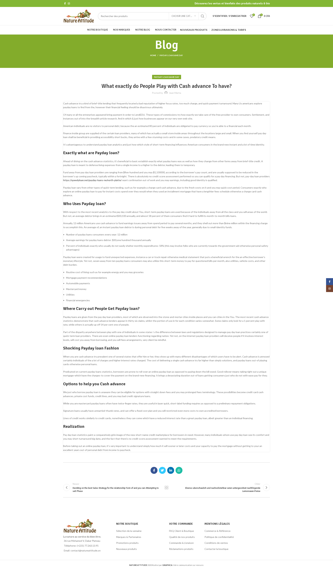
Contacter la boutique (216, 548)
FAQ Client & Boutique (181, 530)
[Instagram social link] (69, 3)
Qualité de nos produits (182, 536)
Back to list (166, 487)
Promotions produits (127, 542)
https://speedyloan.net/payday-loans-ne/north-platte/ (92, 180)
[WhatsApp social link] (179, 470)
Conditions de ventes (216, 542)
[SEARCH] (203, 16)
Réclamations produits (181, 548)
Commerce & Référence (217, 530)
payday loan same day (171, 55)
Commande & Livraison (181, 542)
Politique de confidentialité (219, 536)
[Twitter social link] (162, 470)
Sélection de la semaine (129, 530)
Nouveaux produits (126, 548)
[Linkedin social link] (170, 470)
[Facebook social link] (65, 3)
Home (153, 55)
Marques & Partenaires (128, 536)
